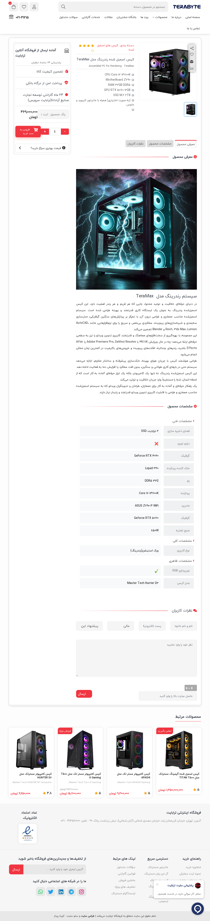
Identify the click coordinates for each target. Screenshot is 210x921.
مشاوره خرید (193, 867)
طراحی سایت (87, 916)
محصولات (161, 17)
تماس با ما (193, 28)
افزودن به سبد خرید (26, 131)
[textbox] (113, 7)
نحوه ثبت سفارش (190, 873)
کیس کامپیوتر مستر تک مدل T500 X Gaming (81, 776)
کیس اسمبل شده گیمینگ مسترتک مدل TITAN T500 (179, 776)
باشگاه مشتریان (126, 17)
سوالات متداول (68, 17)
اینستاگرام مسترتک (123, 893)
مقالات (108, 17)
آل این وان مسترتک (156, 873)
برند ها (144, 17)
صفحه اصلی (192, 17)
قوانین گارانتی (126, 873)
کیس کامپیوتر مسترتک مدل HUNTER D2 (35, 776)
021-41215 (22, 17)
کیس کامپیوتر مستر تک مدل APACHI (133, 776)
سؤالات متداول (126, 867)
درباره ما (176, 17)
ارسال (16, 869)
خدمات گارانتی (91, 17)
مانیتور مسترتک (158, 867)
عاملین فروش (127, 880)
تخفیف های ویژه (125, 887)
